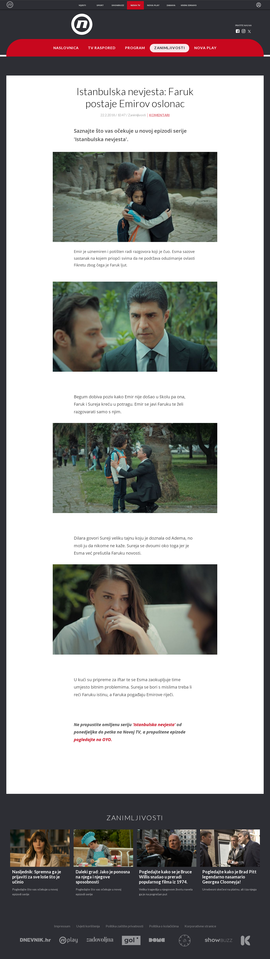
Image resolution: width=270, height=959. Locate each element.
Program (135, 48)
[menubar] (258, 5)
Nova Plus (68, 940)
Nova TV (12, 4)
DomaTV (157, 940)
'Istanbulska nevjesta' (155, 724)
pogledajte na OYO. (93, 739)
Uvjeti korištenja (88, 926)
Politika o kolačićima (164, 926)
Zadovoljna (99, 940)
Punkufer (184, 940)
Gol (131, 940)
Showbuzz (218, 940)
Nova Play (205, 48)
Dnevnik (35, 940)
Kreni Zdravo (245, 940)
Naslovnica (66, 48)
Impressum (62, 926)
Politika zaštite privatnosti (124, 926)
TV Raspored (102, 48)
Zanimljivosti (169, 48)
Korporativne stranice (200, 926)
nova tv (135, 5)
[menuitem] (258, 4)
